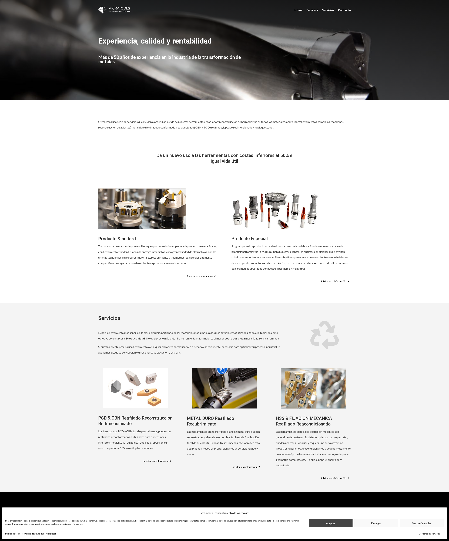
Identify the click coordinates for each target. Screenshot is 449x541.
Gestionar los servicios (429, 533)
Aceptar (330, 523)
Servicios (328, 10)
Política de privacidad (34, 533)
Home (298, 10)
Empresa (312, 10)
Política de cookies (14, 533)
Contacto (344, 10)
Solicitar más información (200, 276)
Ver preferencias (421, 523)
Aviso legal (51, 533)
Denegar (376, 523)
